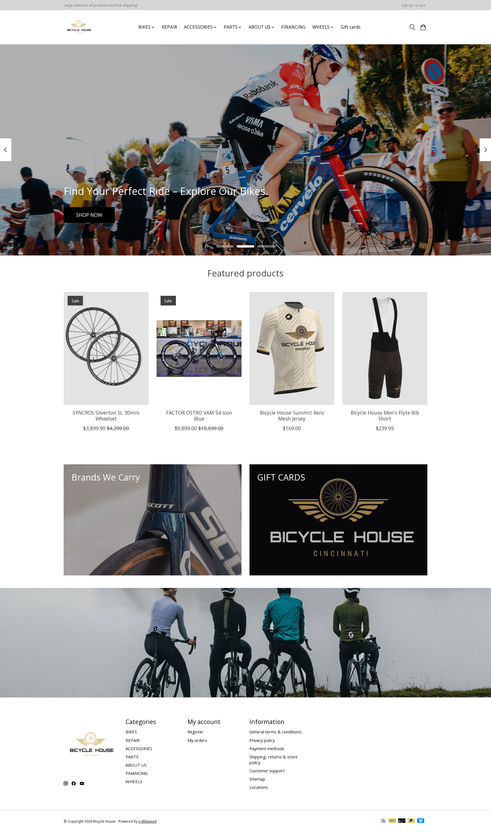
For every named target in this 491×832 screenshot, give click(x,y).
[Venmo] (421, 821)
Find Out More (93, 214)
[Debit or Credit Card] (401, 821)
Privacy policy (262, 740)
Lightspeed (148, 821)
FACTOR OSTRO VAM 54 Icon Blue (199, 415)
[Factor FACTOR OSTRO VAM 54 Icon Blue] (199, 348)
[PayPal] (392, 821)
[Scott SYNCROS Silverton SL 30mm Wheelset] (106, 348)
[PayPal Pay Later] (411, 821)
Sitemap (257, 779)
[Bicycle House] (78, 27)
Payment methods (266, 748)
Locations (258, 787)
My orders (197, 740)
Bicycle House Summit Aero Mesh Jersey (292, 415)
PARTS (132, 757)
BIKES (131, 732)
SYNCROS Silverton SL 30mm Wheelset (106, 415)
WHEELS (134, 781)
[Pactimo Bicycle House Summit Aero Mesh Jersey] (291, 348)
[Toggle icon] (412, 27)
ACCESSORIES (139, 748)
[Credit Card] (383, 821)
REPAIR (169, 27)
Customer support (267, 770)
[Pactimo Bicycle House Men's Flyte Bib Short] (384, 348)
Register (195, 732)
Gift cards (351, 27)
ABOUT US (136, 765)
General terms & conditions (275, 732)
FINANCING (293, 27)
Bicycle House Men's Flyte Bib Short (385, 415)
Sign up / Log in (413, 5)
